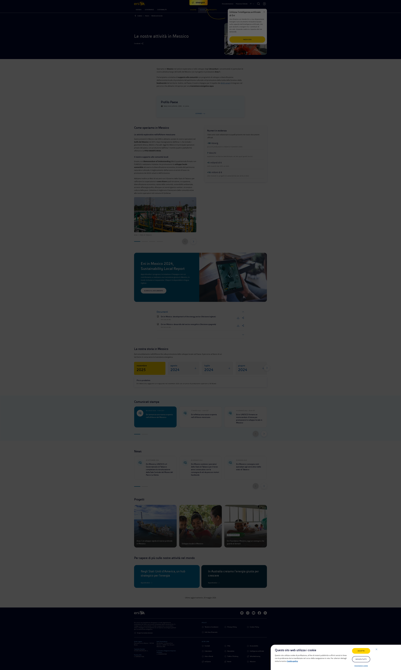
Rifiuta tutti (361, 659)
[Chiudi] (376, 649)
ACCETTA (361, 651)
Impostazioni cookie (361, 666)
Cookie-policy (292, 661)
